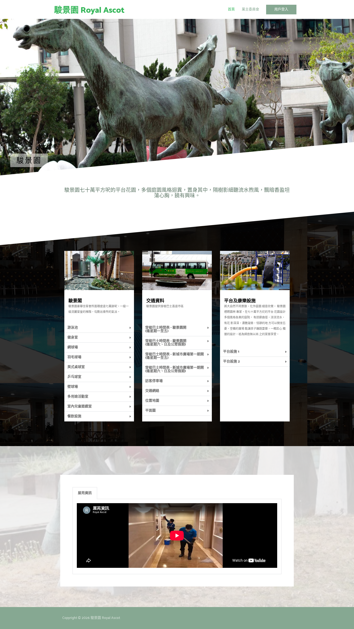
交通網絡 (152, 391)
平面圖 (150, 410)
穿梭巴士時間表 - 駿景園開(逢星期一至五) (165, 329)
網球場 (72, 347)
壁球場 (72, 387)
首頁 (231, 9)
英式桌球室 (76, 367)
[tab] (99, 328)
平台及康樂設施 (240, 301)
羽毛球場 (74, 357)
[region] (177, 88)
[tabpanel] (177, 536)
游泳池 (72, 328)
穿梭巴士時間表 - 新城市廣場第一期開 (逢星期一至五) (174, 356)
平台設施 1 (231, 352)
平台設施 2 (231, 361)
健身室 (72, 337)
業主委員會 (250, 9)
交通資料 (155, 301)
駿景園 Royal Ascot (89, 10)
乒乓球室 (74, 377)
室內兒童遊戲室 (79, 406)
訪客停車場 (154, 381)
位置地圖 (152, 401)
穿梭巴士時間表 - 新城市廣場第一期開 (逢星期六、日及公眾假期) (174, 369)
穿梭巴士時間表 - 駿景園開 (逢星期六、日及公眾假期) (165, 342)
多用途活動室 (77, 396)
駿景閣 (75, 301)
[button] (6, 88)
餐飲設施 (74, 416)
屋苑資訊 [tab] (85, 493)
